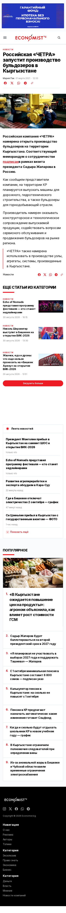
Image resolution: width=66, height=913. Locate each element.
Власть (7, 886)
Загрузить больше (33, 383)
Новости (8, 49)
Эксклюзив (9, 855)
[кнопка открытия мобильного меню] (5, 37)
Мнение (7, 890)
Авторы (7, 839)
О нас (6, 830)
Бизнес (7, 869)
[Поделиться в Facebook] (5, 83)
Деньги (7, 881)
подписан (11, 161)
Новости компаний (14, 895)
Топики (7, 844)
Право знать (10, 860)
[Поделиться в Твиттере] (11, 83)
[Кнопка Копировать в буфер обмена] (30, 83)
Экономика (9, 865)
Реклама (8, 834)
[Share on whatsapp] (18, 83)
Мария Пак (8, 78)
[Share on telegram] (24, 83)
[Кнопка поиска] (59, 37)
